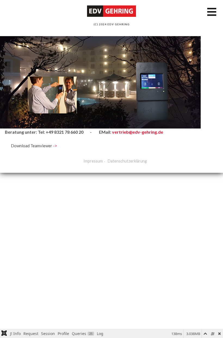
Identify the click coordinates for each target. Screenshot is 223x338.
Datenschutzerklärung (127, 161)
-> (55, 145)
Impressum (93, 161)
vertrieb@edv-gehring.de (137, 131)
